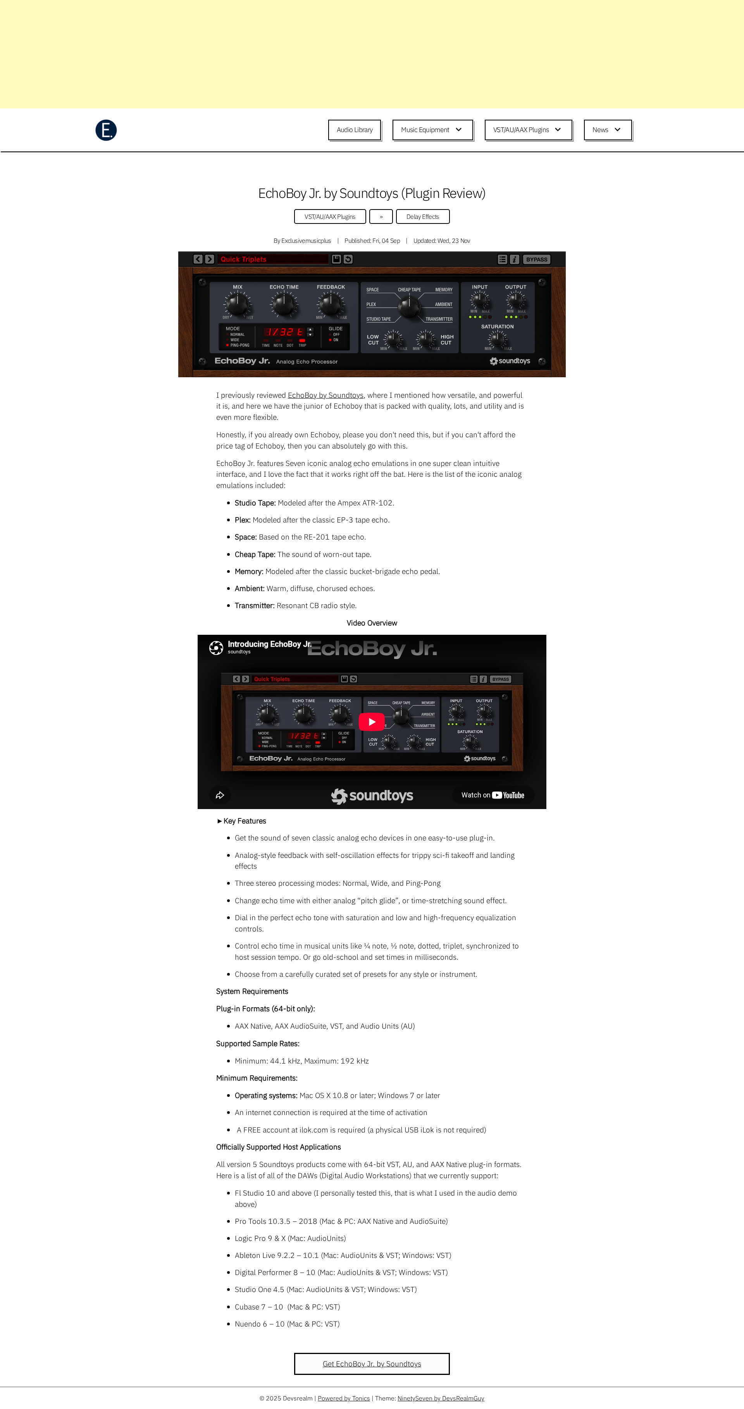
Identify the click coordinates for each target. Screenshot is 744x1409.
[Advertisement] (232, 54)
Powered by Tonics (344, 1398)
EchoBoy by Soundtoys (325, 395)
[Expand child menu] (460, 130)
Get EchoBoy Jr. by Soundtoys (372, 1363)
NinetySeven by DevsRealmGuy (441, 1398)
